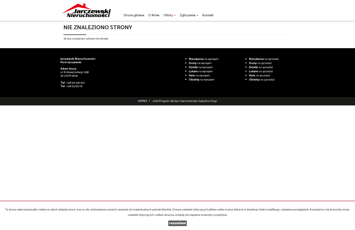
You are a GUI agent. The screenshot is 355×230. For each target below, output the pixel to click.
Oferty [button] (169, 15)
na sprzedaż (264, 59)
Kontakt (208, 15)
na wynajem (204, 59)
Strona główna (133, 15)
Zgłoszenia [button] (188, 15)
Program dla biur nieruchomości (179, 101)
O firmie (153, 15)
